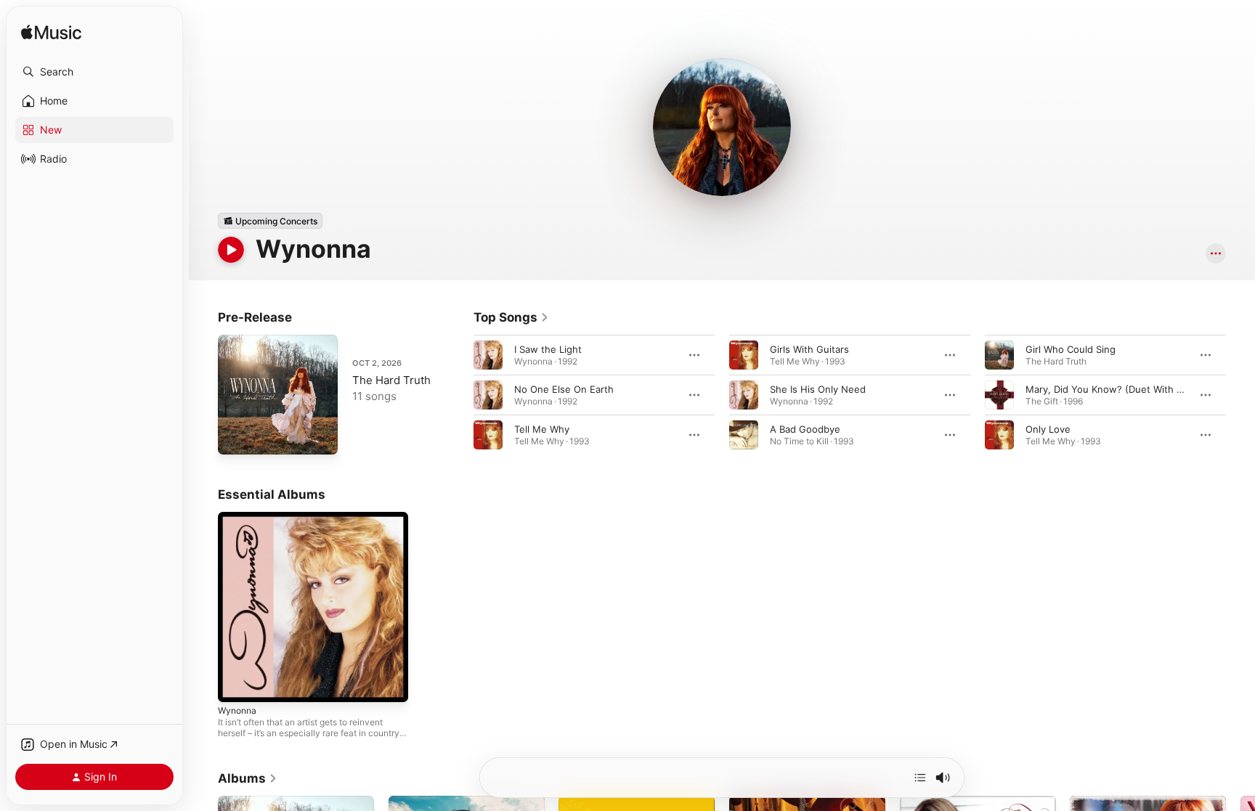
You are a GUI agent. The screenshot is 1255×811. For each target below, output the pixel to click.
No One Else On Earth (564, 389)
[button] (94, 72)
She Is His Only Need (818, 389)
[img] (51, 33)
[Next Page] (1240, 395)
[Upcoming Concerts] (270, 221)
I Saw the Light (548, 349)
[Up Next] (920, 777)
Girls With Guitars (809, 349)
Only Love (1048, 429)
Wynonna (239, 517)
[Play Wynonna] (236, 684)
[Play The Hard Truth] (236, 436)
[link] (511, 317)
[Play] (231, 250)
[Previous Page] (459, 395)
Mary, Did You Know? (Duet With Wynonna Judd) (1136, 389)
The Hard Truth (391, 380)
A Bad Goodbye (805, 429)
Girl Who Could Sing (1070, 349)
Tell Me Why (541, 429)
